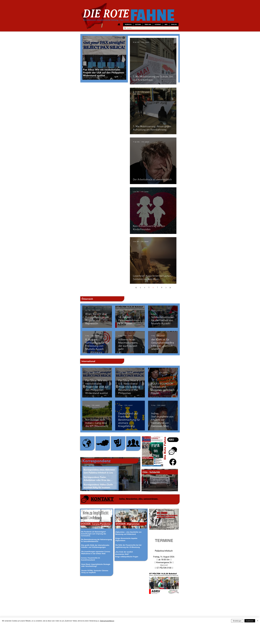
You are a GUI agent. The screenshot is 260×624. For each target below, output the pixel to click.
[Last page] (170, 287)
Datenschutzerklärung (107, 621)
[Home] (119, 24)
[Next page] (166, 287)
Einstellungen (237, 621)
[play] (174, 489)
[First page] (136, 287)
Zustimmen (249, 621)
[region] (87, 443)
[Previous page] (140, 287)
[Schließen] (257, 620)
